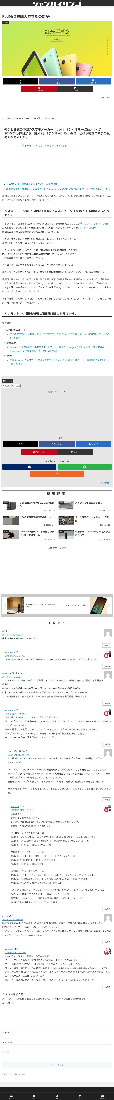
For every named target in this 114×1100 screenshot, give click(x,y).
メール (7, 1042)
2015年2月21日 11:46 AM (16, 714)
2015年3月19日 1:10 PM (15, 952)
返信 (108, 666)
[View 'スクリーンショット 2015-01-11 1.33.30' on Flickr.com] (57, 161)
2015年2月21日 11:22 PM (22, 810)
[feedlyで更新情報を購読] (85, 467)
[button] (75, 89)
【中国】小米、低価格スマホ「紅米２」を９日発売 (31, 184)
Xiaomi (17, 386)
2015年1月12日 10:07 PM (13, 635)
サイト (5, 1052)
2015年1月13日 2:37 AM (15, 656)
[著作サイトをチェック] (29, 467)
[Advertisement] (57, 107)
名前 (6, 1032)
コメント (8, 1002)
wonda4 (9, 652)
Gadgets (8, 381)
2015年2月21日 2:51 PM (18, 755)
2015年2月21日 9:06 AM (12, 677)
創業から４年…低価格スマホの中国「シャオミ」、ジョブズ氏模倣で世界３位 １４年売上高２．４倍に (58, 188)
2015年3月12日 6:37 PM (12, 919)
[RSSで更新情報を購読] (57, 474)
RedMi (7, 386)
